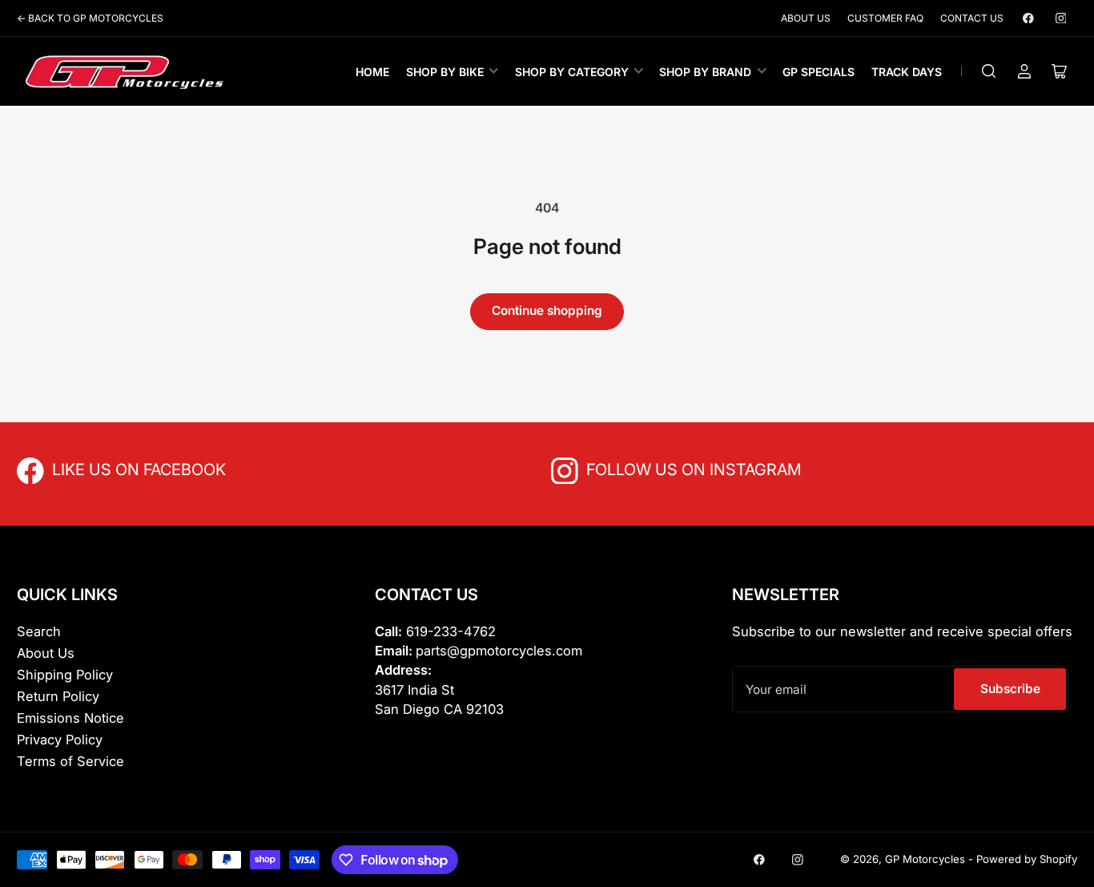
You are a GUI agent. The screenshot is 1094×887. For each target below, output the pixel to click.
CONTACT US (972, 18)
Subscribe (1010, 688)
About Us (45, 653)
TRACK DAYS (906, 72)
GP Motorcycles (925, 859)
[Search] (989, 71)
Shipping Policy (65, 675)
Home (372, 72)
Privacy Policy (60, 740)
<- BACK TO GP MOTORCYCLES (90, 18)
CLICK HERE (87, 468)
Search (39, 631)
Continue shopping (547, 310)
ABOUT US (806, 18)
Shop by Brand (705, 72)
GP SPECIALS (818, 72)
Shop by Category (572, 72)
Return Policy (58, 696)
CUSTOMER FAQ (885, 18)
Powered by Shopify (1026, 859)
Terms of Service (70, 761)
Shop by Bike (445, 72)
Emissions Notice (70, 718)
